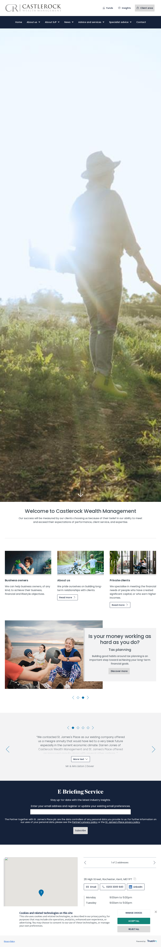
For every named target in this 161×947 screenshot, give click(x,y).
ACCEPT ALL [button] (133, 921)
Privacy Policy (9, 941)
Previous (73, 698)
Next (87, 698)
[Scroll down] (80, 493)
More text (78, 759)
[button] (156, 912)
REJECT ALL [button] (134, 929)
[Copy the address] (135, 879)
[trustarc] (152, 940)
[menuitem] (18, 22)
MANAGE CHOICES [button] (134, 912)
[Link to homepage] (36, 8)
